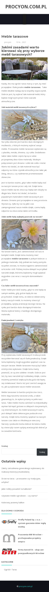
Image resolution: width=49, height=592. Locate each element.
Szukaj (4, 446)
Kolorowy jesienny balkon (12, 502)
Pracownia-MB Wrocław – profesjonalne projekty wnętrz (30, 538)
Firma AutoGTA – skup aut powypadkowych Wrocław (31, 551)
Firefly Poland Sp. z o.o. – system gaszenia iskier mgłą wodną (32, 523)
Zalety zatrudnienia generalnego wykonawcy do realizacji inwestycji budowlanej (22, 470)
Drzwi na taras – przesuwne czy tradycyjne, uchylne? (21, 480)
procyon (7, 42)
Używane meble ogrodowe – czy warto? (19, 495)
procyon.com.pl (26, 6)
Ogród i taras (10, 569)
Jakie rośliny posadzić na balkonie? (16, 489)
